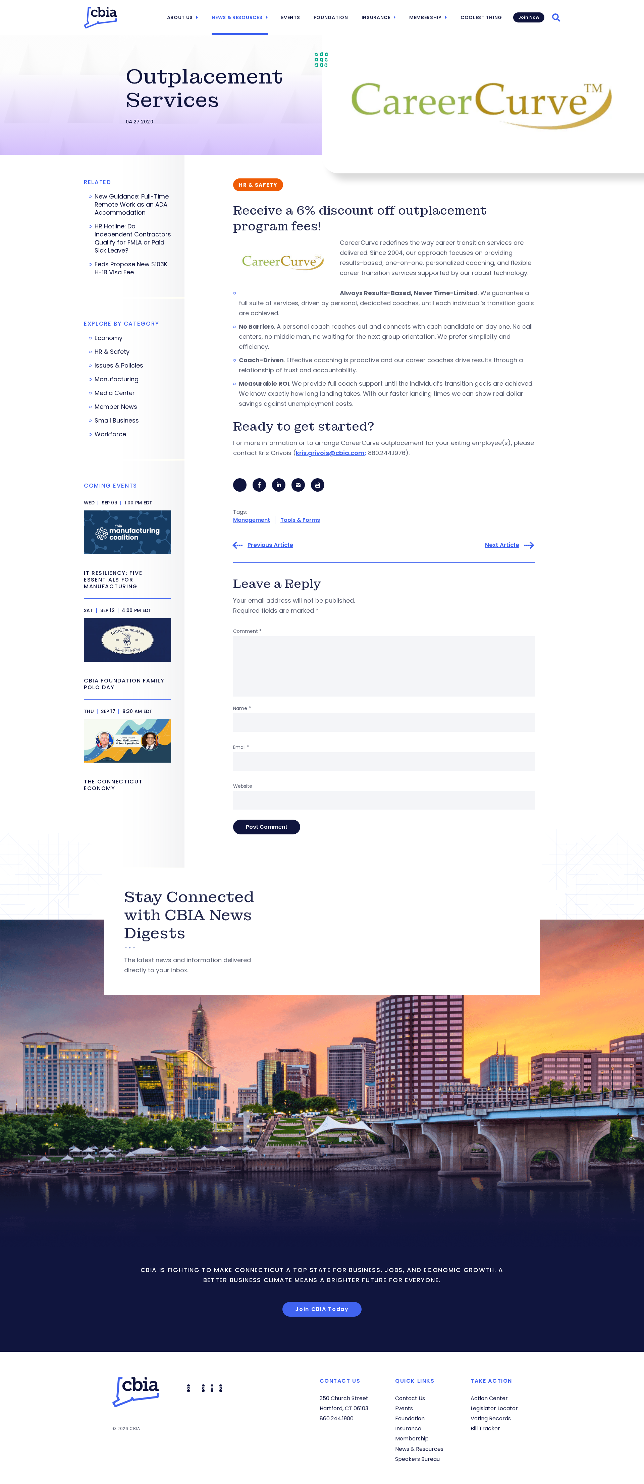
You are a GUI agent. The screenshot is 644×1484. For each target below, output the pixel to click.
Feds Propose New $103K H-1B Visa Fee (131, 268)
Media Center (115, 393)
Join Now (528, 17)
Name (242, 708)
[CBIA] (100, 18)
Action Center (489, 1398)
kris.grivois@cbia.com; (331, 453)
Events (290, 17)
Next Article (502, 545)
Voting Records (491, 1418)
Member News (116, 407)
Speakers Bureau (417, 1459)
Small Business (117, 421)
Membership (425, 17)
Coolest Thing (481, 17)
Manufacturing (117, 379)
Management (251, 520)
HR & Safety (112, 352)
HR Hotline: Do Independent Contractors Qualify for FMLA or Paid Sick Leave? (133, 238)
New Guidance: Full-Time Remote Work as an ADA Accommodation (132, 205)
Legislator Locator (494, 1408)
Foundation (331, 17)
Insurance (376, 17)
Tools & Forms (300, 520)
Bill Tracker (485, 1428)
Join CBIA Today (322, 1309)
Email (241, 747)
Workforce (110, 434)
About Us (180, 17)
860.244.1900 (337, 1418)
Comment (247, 631)
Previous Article (270, 545)
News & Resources (237, 17)
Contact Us (410, 1398)
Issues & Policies (119, 366)
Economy (108, 338)
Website (242, 786)
